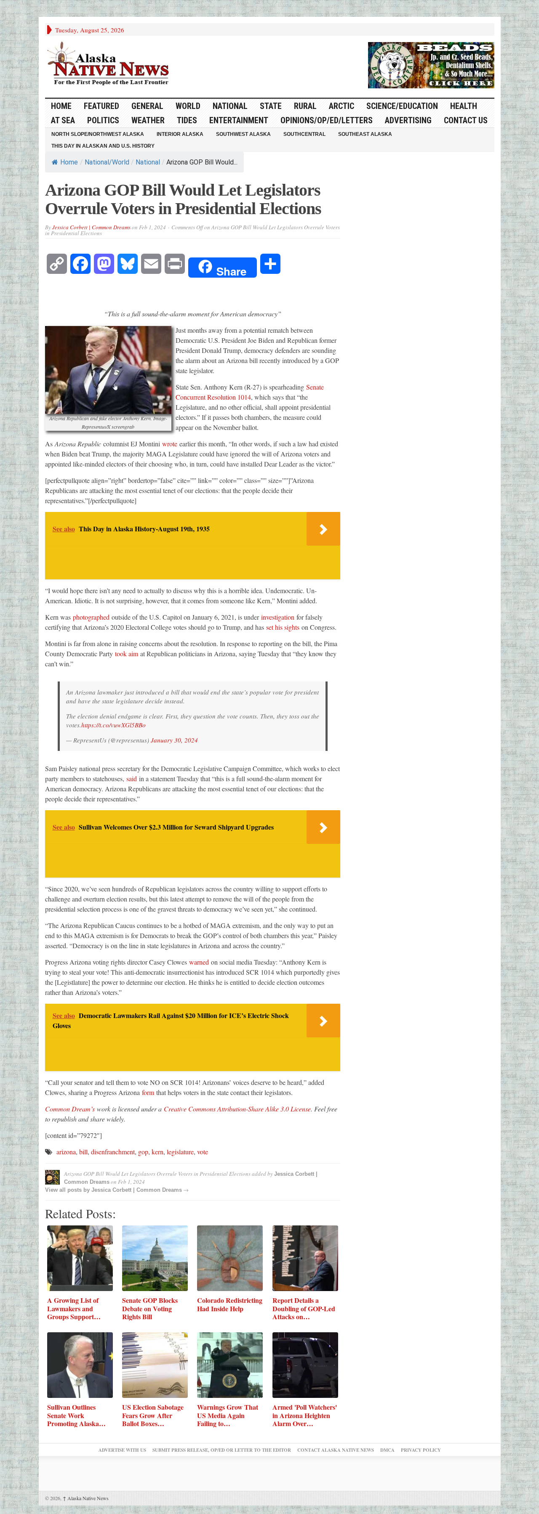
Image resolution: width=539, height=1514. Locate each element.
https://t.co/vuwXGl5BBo (113, 725)
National (230, 106)
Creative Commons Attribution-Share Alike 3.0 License (237, 1108)
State (271, 106)
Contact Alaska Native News (335, 1450)
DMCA (387, 1450)
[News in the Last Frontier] (110, 64)
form (148, 1092)
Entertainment (238, 120)
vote (202, 1151)
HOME (61, 106)
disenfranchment (113, 1151)
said (131, 778)
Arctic (341, 106)
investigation (277, 616)
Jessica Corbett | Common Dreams (91, 227)
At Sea (63, 120)
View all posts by (68, 1190)
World (188, 106)
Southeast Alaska (365, 134)
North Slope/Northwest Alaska (97, 134)
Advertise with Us (122, 1450)
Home (69, 162)
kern (157, 1151)
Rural (305, 106)
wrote (169, 443)
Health (463, 106)
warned (199, 961)
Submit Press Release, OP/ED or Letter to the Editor (221, 1450)
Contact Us (466, 120)
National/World (107, 162)
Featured (101, 106)
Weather (148, 120)
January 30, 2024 (174, 740)
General (147, 106)
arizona (66, 1151)
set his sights (282, 627)
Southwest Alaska (243, 134)
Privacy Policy (421, 1450)
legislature (180, 1151)
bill (83, 1151)
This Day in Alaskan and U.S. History (103, 146)
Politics (103, 120)
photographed (91, 616)
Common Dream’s (70, 1108)
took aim (126, 653)
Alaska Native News (86, 1498)
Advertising (408, 120)
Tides (187, 120)
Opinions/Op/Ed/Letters (326, 120)
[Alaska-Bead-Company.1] (431, 64)
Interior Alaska (180, 134)
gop (143, 1151)
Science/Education (402, 106)
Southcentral (304, 134)
